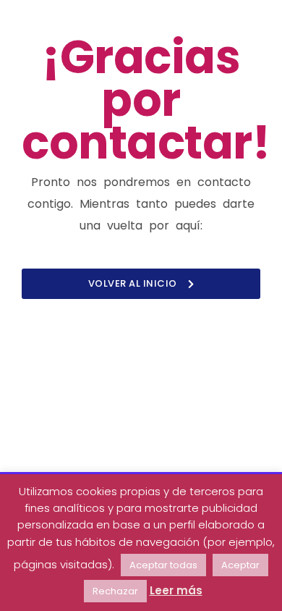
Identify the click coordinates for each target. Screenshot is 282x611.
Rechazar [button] (115, 591)
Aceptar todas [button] (163, 565)
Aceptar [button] (240, 565)
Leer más (176, 590)
